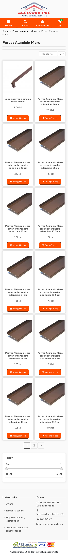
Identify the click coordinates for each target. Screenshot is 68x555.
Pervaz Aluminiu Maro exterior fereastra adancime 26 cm (50, 165)
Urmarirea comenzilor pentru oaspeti (17, 529)
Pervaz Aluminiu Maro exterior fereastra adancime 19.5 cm (50, 292)
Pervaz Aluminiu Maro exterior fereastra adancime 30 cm (50, 101)
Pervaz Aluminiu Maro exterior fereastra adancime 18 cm (18, 355)
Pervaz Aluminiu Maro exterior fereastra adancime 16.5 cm (50, 355)
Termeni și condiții (15, 510)
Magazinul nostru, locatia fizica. (15, 519)
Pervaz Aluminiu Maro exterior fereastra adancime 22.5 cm (50, 228)
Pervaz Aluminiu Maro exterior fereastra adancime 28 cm (18, 165)
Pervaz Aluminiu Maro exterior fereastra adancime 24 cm (18, 228)
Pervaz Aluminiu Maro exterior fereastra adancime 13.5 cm (50, 419)
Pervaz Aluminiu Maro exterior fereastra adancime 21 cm (18, 292)
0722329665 (45, 519)
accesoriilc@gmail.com (51, 524)
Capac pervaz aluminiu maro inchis (18, 100)
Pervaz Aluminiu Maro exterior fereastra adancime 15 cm (18, 419)
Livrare (9, 503)
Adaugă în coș (19, 118)
